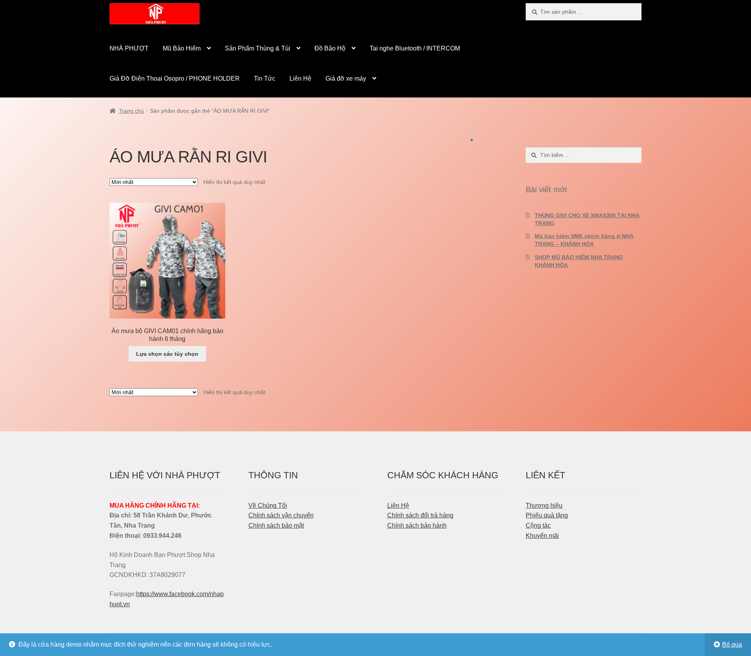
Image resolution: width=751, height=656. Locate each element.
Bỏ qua (732, 644)
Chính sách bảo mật (276, 525)
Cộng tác (538, 525)
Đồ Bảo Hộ (329, 48)
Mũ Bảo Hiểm (182, 48)
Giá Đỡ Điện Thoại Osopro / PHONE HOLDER (175, 78)
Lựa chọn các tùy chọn (167, 354)
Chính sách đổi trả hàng (420, 515)
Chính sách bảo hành (417, 525)
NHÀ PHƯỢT (129, 48)
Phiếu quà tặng (547, 515)
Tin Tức (264, 78)
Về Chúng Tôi (267, 505)
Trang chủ (131, 111)
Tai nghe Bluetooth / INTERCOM (415, 48)
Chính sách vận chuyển (281, 515)
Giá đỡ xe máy (345, 78)
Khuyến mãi (542, 535)
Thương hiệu (544, 505)
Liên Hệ (300, 78)
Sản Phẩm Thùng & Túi (257, 48)
